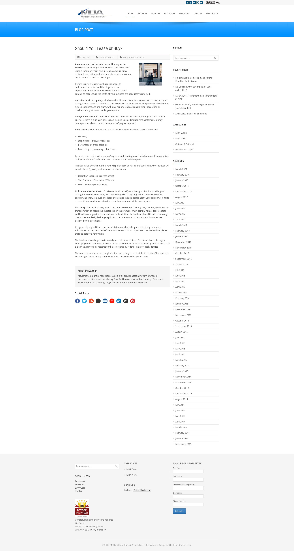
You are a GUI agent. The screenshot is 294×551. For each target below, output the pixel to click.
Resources (169, 13)
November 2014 (183, 382)
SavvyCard (80, 487)
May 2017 (180, 213)
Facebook (187, 2)
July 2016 (179, 270)
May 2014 (180, 416)
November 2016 (183, 247)
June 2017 (180, 208)
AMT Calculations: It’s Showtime (191, 113)
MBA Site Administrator (133, 57)
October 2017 (182, 185)
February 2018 (182, 174)
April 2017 (180, 219)
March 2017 (181, 225)
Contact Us (212, 13)
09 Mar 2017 (86, 57)
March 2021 (181, 169)
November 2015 (183, 315)
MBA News (184, 13)
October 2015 (182, 320)
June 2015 (180, 343)
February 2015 (182, 365)
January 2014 (181, 438)
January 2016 (181, 303)
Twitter (201, 2)
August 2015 (181, 331)
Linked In (79, 484)
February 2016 (182, 298)
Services (155, 13)
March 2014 (181, 427)
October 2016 (182, 253)
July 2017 (179, 202)
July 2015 (179, 337)
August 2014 (181, 399)
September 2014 (183, 393)
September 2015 (183, 326)
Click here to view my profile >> (90, 529)
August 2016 (181, 264)
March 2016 (181, 292)
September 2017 (183, 191)
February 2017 (182, 230)
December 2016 (183, 242)
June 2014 (180, 410)
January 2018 (181, 180)
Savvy (197, 2)
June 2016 (180, 275)
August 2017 (181, 197)
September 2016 (183, 258)
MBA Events (181, 132)
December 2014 (183, 376)
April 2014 (180, 421)
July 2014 (179, 404)
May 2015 (180, 348)
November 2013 (183, 444)
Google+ (190, 2)
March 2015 (181, 359)
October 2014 (182, 388)
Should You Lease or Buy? (98, 48)
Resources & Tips (184, 149)
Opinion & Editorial (184, 144)
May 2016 (180, 281)
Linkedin (194, 2)
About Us (142, 13)
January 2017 (181, 236)
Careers (198, 13)
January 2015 (181, 371)
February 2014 (182, 432)
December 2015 (183, 309)
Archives (128, 490)
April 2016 (180, 286)
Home (130, 13)
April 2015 (180, 354)
